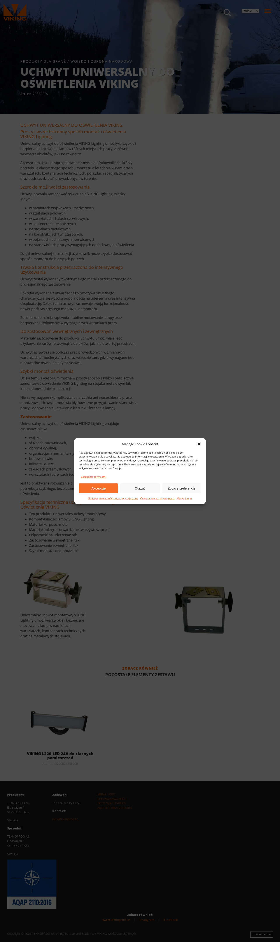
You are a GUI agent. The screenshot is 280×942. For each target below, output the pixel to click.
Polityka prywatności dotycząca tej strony (113, 498)
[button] (199, 444)
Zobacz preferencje (181, 488)
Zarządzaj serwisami (93, 477)
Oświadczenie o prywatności (157, 498)
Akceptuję (98, 488)
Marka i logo (184, 498)
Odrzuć (140, 488)
